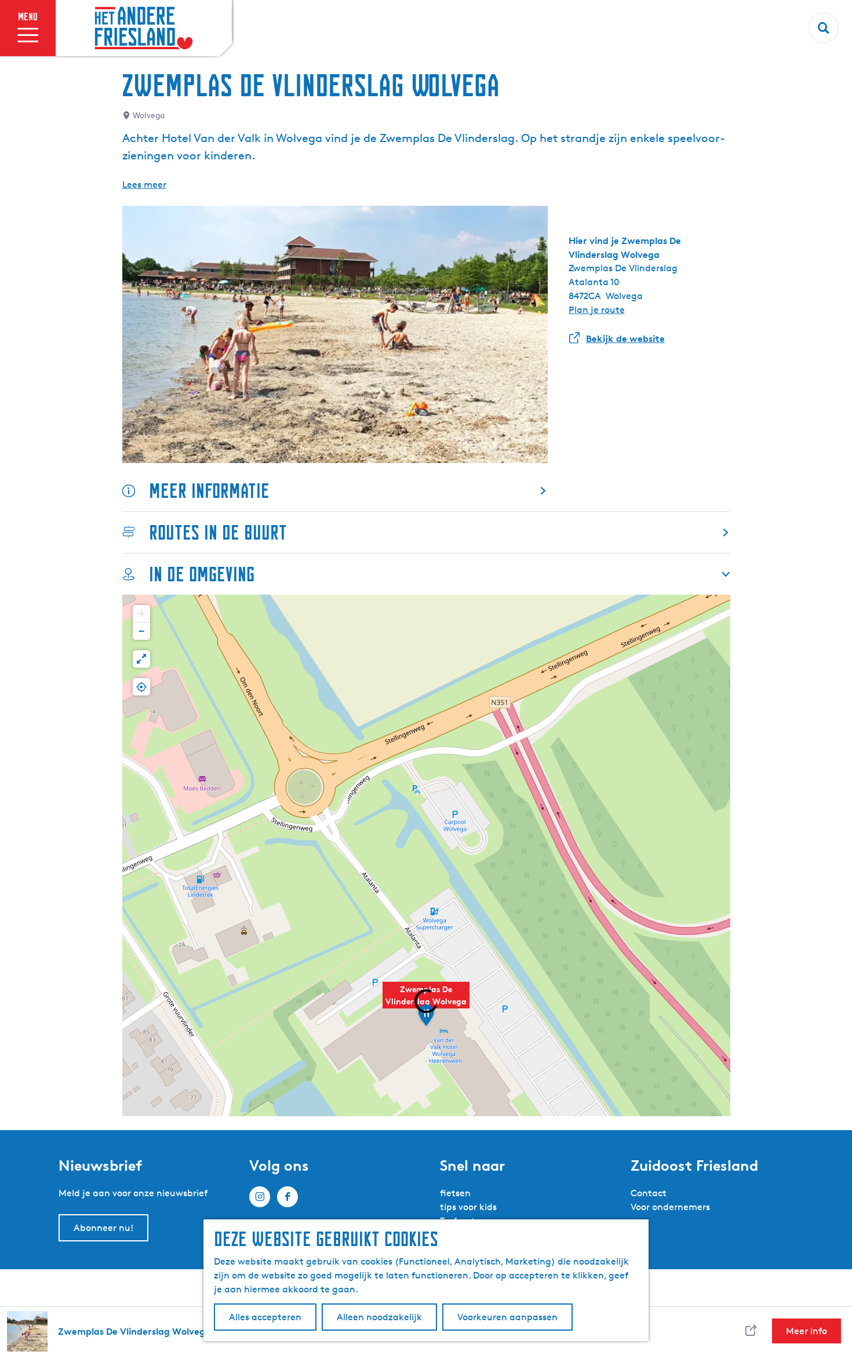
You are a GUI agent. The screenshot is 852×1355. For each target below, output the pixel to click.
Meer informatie (209, 490)
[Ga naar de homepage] (143, 28)
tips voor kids (468, 1206)
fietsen (455, 1193)
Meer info (806, 1330)
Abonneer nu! (103, 1227)
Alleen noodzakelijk (379, 1317)
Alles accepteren (265, 1317)
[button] (426, 1001)
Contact (649, 1193)
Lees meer (144, 184)
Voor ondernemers (670, 1206)
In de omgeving (201, 574)
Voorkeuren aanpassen (507, 1317)
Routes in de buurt (218, 532)
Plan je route (597, 309)
